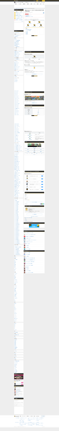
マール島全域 (15, 200)
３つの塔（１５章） (16, 171)
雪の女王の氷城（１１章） (16, 166)
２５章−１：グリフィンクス (16, 126)
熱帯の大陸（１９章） (16, 176)
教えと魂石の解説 (16, 332)
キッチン (15, 368)
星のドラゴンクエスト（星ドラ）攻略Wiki (28, 217)
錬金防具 (34, 151)
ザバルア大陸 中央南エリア (16, 234)
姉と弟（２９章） (16, 189)
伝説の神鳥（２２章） (16, 180)
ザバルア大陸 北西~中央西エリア (17, 254)
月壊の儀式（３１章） (16, 191)
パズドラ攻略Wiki (29, 420)
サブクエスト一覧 (16, 199)
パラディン (15, 274)
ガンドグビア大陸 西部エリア (17, 240)
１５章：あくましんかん (16, 104)
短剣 (14, 307)
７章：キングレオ (16, 94)
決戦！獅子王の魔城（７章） (17, 161)
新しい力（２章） (16, 155)
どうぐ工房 (15, 367)
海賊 (14, 278)
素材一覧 (15, 358)
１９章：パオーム (16, 109)
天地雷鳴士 (15, 294)
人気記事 (16, 11)
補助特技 (15, 342)
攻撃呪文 (15, 343)
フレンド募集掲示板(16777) (16, 46)
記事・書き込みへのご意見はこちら (35, 216)
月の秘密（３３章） (16, 194)
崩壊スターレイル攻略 (21, 420)
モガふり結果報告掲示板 (16, 41)
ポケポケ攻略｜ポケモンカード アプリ (39, 419)
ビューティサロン (16, 362)
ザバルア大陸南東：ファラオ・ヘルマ (17, 147)
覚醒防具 (41, 151)
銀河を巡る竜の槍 (29, 23)
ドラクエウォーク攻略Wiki (22, 421)
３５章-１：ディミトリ (16, 140)
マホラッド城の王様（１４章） (17, 170)
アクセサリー (34, 154)
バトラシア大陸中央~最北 (16, 248)
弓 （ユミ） (15, 317)
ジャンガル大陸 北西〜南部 (16, 253)
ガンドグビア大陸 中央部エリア (17, 243)
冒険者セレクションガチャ (16, 55)
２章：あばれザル (16, 80)
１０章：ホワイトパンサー (16, 98)
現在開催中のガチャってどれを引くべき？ (18, 51)
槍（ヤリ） (15, 309)
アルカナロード (15, 298)
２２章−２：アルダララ (16, 114)
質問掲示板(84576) (16, 45)
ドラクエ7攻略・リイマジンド (22, 419)
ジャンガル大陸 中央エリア (16, 225)
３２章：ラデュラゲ (16, 136)
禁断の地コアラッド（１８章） (17, 175)
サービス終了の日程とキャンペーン (17, 35)
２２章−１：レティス (16, 113)
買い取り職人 (15, 364)
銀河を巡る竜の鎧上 (34, 26)
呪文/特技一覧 (15, 339)
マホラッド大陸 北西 (16, 215)
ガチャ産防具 (28, 151)
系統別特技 (15, 348)
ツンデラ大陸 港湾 (16, 210)
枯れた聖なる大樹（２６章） (17, 185)
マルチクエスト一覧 (16, 245)
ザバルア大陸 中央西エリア (16, 233)
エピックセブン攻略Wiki (30, 422)
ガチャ (38, 113)
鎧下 (38, 111)
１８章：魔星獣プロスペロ (16, 108)
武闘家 (15, 264)
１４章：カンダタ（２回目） (17, 103)
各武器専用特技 (15, 347)
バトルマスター (15, 273)
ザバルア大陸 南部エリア (16, 238)
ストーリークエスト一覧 (16, 152)
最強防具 (34, 66)
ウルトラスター (15, 293)
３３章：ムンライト (16, 137)
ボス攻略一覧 (15, 76)
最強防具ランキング (16, 65)
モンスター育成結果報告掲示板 (17, 40)
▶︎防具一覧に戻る (34, 147)
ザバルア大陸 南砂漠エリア (16, 239)
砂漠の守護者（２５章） (16, 184)
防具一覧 (15, 323)
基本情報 (27, 32)
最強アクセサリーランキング (17, 66)
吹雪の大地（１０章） (16, 165)
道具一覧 (15, 353)
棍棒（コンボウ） (16, 318)
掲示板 (21, 11)
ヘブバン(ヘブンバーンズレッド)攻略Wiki (31, 424)
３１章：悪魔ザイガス (16, 135)
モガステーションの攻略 (16, 71)
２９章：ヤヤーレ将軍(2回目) (17, 132)
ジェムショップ (15, 363)
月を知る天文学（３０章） (16, 190)
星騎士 (15, 289)
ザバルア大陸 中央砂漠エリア (17, 230)
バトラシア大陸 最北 (16, 209)
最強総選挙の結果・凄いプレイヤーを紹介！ (29, 16)
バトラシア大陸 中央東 (16, 204)
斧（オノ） (15, 312)
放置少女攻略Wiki (37, 424)
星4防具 (34, 149)
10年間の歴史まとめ (27, 15)
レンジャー (15, 268)
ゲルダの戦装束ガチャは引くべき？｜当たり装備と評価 (19, 18)
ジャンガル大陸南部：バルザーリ (17, 145)
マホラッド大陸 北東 (16, 214)
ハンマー (15, 314)
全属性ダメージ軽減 (30, 137)
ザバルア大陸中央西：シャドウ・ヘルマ (18, 146)
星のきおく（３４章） (16, 195)
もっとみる (22, 21)
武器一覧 (15, 303)
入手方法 (27, 31)
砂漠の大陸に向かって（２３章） (17, 181)
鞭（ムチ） (15, 308)
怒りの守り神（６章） (16, 160)
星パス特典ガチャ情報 (16, 56)
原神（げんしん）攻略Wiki (22, 422)
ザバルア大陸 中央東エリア (16, 235)
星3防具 (41, 149)
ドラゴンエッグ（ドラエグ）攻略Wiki (23, 424)
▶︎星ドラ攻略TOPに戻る (17, 32)
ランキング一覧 (15, 61)
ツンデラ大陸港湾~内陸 (16, 249)
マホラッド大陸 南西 (16, 219)
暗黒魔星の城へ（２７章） (16, 186)
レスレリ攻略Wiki (37, 422)
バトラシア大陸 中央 (16, 205)
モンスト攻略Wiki (37, 420)
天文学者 (15, 283)
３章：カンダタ (15, 81)
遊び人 (15, 269)
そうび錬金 (15, 372)
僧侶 (14, 263)
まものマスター (15, 279)
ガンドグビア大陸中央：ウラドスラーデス (18, 150)
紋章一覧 (15, 337)
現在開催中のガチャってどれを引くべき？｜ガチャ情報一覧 (19, 12)
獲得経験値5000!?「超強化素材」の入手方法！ (19, 15)
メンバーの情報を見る (34, 214)
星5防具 (38, 112)
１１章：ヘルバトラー (16, 99)
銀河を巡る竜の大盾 (39, 23)
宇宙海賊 (15, 288)
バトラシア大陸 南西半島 (16, 201)
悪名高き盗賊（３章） (16, 156)
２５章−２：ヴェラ (16, 127)
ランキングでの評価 (29, 30)
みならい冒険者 (15, 259)
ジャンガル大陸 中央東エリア (17, 224)
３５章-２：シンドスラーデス (17, 141)
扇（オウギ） (15, 313)
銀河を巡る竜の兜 (27, 26)
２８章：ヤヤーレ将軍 (16, 131)
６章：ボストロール (16, 93)
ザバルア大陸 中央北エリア (16, 229)
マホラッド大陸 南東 (16, 220)
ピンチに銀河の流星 (30, 139)
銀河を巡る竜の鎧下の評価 (28, 29)
